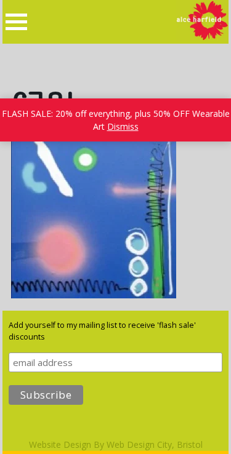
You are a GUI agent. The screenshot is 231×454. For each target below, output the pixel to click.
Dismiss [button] (123, 126)
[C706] (93, 295)
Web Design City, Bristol (155, 444)
